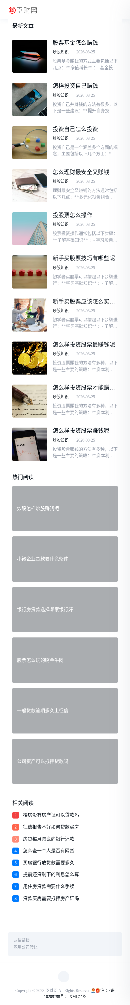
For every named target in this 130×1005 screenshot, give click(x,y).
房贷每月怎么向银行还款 (48, 839)
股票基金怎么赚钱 (75, 43)
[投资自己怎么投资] (30, 142)
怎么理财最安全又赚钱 (81, 172)
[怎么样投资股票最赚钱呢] (30, 358)
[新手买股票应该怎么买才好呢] (30, 315)
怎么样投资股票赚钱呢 (81, 431)
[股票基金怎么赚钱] (30, 56)
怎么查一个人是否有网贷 (48, 850)
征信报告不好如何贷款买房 (51, 827)
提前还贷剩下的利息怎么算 (51, 874)
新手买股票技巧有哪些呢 (84, 258)
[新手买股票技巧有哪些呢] (30, 271)
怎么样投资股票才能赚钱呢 (84, 388)
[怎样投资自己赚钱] (30, 99)
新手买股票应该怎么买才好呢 (84, 302)
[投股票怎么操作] (30, 228)
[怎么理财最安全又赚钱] (30, 185)
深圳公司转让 (26, 947)
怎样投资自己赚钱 (75, 86)
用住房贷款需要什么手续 (48, 886)
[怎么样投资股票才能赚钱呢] (30, 401)
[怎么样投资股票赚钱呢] (30, 444)
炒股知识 (61, 52)
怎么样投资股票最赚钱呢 (84, 345)
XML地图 (77, 996)
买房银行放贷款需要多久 (48, 862)
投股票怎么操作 (72, 215)
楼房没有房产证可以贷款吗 (51, 815)
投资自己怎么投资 (75, 129)
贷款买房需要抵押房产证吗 (51, 898)
